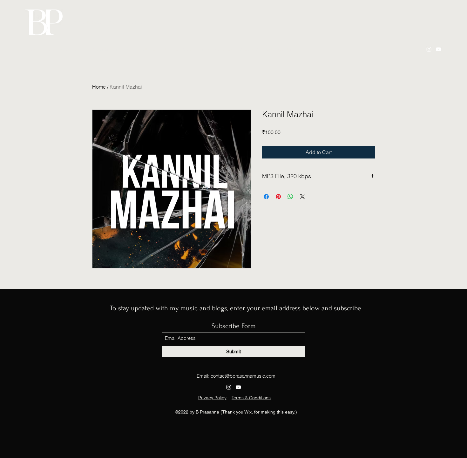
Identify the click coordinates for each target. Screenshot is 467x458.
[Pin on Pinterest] (278, 196)
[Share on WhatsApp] (290, 196)
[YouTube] (438, 49)
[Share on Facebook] (266, 196)
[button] (215, 49)
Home (99, 87)
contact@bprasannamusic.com (243, 376)
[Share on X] (302, 196)
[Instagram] (429, 49)
